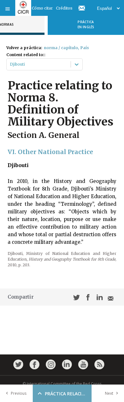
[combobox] (10, 64)
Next (109, 393)
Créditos (64, 8)
